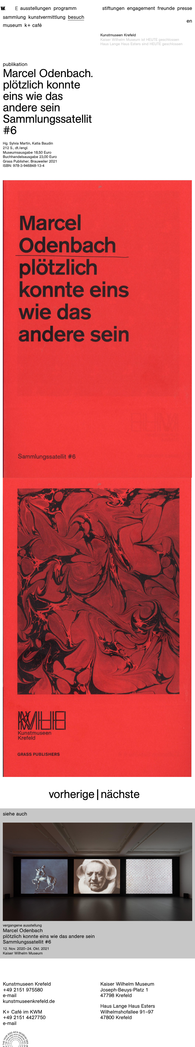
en (189, 21)
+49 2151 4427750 (24, 1018)
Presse (184, 8)
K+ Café (33, 25)
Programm (65, 8)
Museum (12, 25)
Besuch (76, 17)
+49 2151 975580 (23, 990)
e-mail (10, 995)
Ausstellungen (35, 8)
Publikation (15, 64)
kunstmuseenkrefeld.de (29, 1001)
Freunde (166, 8)
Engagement (141, 8)
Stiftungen (113, 8)
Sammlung (14, 17)
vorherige (71, 794)
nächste (120, 794)
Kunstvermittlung (47, 17)
